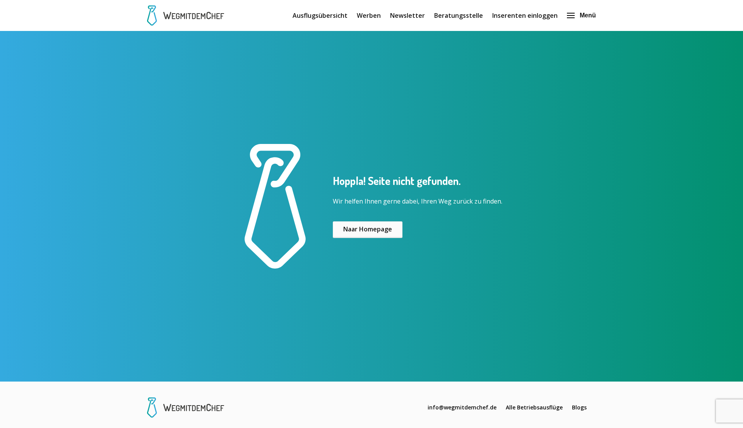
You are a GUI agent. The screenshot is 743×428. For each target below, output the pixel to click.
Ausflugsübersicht (320, 15)
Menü (588, 15)
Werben (369, 15)
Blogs (579, 407)
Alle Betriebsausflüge (534, 407)
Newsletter (407, 15)
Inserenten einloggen (525, 15)
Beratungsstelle (458, 15)
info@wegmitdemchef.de (462, 407)
